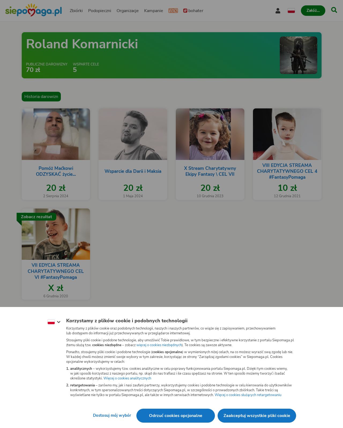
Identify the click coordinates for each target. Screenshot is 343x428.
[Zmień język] (53, 322)
